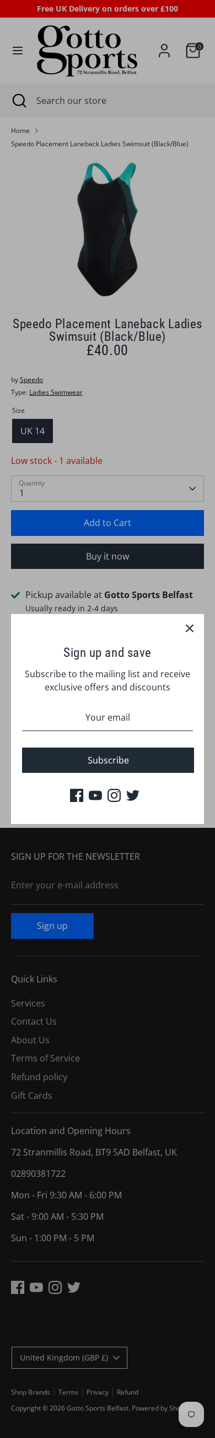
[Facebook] (76, 795)
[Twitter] (132, 795)
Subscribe (108, 760)
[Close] (190, 628)
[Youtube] (95, 795)
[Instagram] (114, 795)
